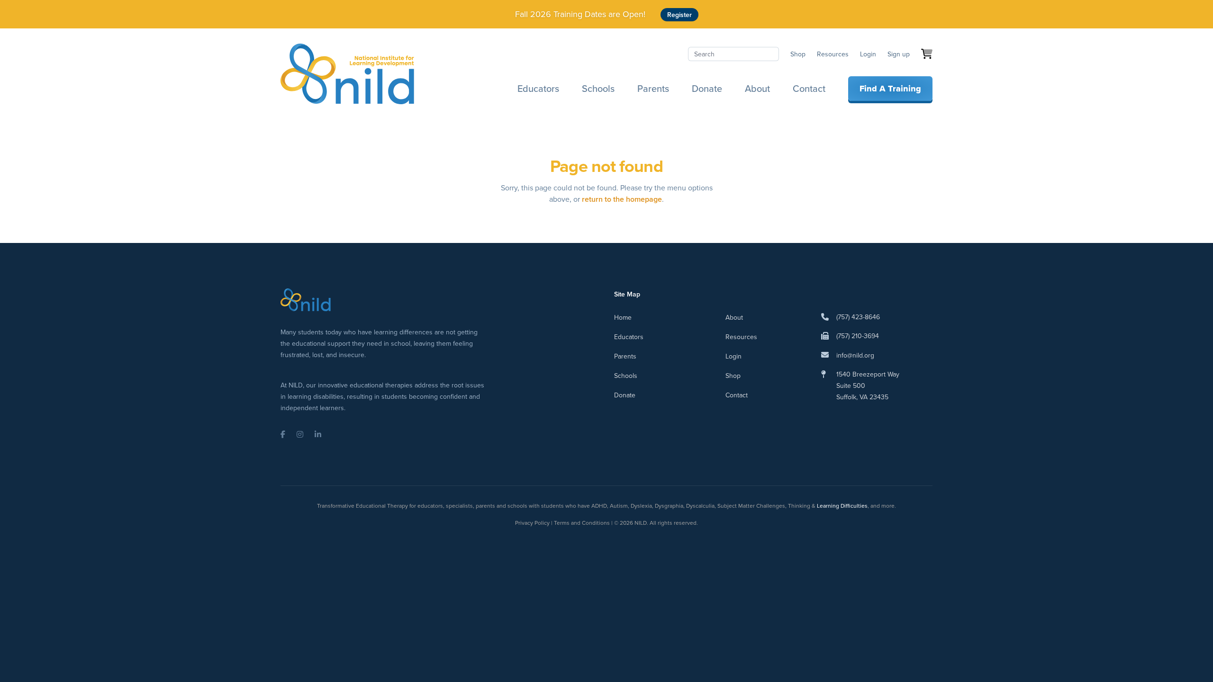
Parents (653, 88)
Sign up (898, 54)
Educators (538, 88)
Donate (707, 88)
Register (679, 14)
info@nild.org (855, 355)
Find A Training (890, 88)
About (757, 88)
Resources (833, 54)
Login (868, 54)
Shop (798, 54)
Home (623, 317)
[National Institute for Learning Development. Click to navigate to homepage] (347, 74)
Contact (809, 88)
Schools (598, 88)
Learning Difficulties (842, 506)
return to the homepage (622, 199)
